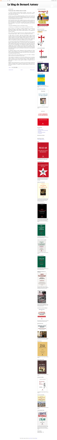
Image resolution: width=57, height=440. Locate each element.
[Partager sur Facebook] (16, 67)
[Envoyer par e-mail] (13, 67)
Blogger (36, 438)
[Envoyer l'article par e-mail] (12, 67)
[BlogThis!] (14, 67)
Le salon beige (40, 133)
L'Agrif (39, 128)
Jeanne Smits (39, 131)
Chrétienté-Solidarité (40, 129)
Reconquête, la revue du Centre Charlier (43, 130)
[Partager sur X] (15, 67)
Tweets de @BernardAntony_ (40, 139)
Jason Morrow (30, 438)
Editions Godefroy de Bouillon (41, 132)
